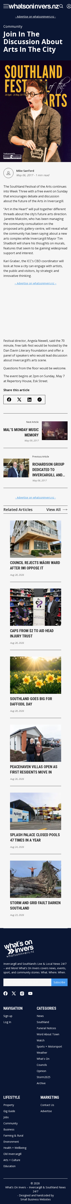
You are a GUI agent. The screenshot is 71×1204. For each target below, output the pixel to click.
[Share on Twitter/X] (19, 400)
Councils (42, 1065)
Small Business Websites (35, 1199)
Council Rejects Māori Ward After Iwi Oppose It (35, 565)
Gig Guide (9, 1111)
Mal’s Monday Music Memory (21, 432)
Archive (41, 1083)
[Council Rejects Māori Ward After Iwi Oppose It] (35, 539)
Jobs (6, 1117)
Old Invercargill (12, 1154)
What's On (43, 1058)
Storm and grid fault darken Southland (35, 905)
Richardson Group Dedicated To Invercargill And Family (48, 470)
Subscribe (59, 982)
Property (8, 1105)
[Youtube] (30, 993)
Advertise (46, 1111)
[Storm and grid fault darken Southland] (35, 879)
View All (53, 510)
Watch (40, 1040)
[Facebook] (5, 993)
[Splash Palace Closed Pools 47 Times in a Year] (35, 811)
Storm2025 (43, 1077)
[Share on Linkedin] (29, 400)
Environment (11, 1141)
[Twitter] (14, 994)
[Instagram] (22, 994)
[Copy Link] (39, 399)
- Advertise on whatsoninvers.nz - (35, 16)
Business (8, 1129)
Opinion (41, 1071)
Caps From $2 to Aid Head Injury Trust (32, 633)
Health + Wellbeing (14, 1147)
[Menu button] (6, 6)
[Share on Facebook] (9, 399)
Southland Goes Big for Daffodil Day (31, 701)
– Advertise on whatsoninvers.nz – (35, 283)
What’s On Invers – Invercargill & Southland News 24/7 (35, 1189)
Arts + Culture (11, 1160)
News (40, 1016)
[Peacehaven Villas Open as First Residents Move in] (35, 743)
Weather (42, 1052)
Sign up (7, 1016)
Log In (7, 1022)
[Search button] (61, 6)
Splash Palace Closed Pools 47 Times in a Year (35, 837)
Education (9, 1166)
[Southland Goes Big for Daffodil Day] (35, 675)
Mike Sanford (25, 171)
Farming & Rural (13, 1135)
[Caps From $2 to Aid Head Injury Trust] (35, 607)
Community (12, 26)
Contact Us (47, 1105)
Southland (43, 1022)
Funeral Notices (46, 1028)
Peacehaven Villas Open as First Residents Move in (33, 769)
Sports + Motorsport (49, 1046)
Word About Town (48, 1034)
